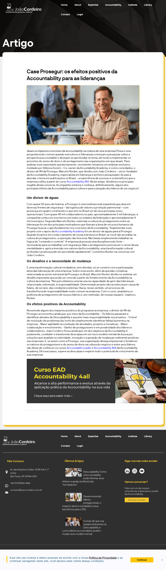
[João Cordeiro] (28, 8)
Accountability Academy (69, 231)
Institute (132, 4)
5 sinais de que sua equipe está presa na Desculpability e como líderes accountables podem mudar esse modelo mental (84, 527)
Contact (65, 14)
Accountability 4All (78, 181)
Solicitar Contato (137, 499)
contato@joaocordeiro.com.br (26, 489)
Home (64, 4)
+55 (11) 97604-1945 (20, 483)
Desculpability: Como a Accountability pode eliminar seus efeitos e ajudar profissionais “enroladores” (84, 478)
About (77, 4)
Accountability (113, 4)
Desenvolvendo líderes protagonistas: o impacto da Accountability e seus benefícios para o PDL (81, 503)
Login (80, 14)
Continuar (142, 560)
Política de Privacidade (103, 557)
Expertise (93, 4)
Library (148, 4)
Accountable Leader (79, 347)
